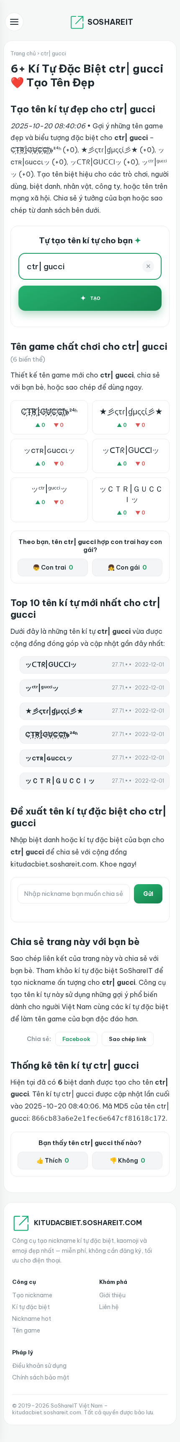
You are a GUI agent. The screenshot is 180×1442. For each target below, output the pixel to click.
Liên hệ (109, 1307)
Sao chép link (128, 1039)
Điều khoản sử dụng (39, 1365)
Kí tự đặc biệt (31, 1307)
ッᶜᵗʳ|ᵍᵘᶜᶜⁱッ (49, 489)
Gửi (148, 894)
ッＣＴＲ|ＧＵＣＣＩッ (131, 494)
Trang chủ (23, 53)
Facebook (76, 1039)
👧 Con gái (127, 567)
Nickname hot (31, 1318)
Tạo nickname (32, 1295)
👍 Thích (52, 1160)
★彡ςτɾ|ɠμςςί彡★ (131, 411)
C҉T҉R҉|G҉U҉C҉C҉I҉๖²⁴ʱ (49, 411)
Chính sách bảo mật (40, 1377)
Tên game (26, 1330)
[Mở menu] (14, 22)
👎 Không (127, 1160)
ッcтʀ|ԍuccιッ (49, 450)
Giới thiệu (112, 1295)
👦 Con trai (53, 567)
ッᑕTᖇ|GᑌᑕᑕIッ (130, 450)
